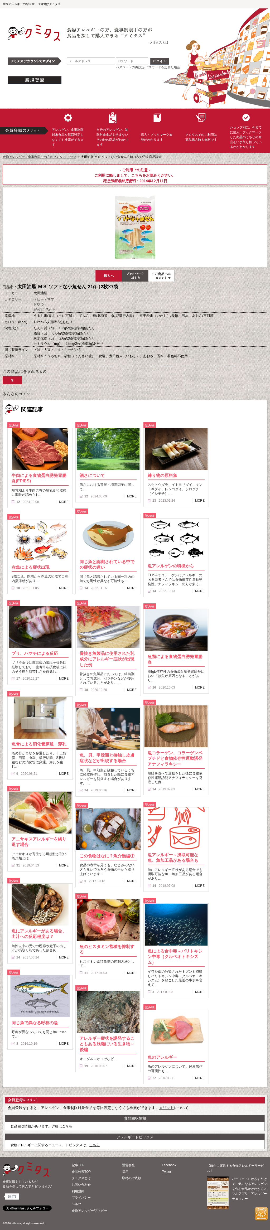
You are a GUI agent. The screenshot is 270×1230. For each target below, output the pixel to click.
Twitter (166, 1172)
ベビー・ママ (43, 299)
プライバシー (81, 1197)
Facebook (169, 1165)
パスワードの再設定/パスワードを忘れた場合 (148, 67)
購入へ (108, 276)
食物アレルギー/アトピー (89, 1211)
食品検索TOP (81, 1172)
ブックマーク (135, 276)
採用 (125, 1172)
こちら (136, 175)
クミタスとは (159, 42)
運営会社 (128, 1165)
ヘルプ (76, 1204)
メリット (166, 1108)
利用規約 (78, 1191)
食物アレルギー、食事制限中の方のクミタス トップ (39, 157)
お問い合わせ (81, 1185)
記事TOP (78, 1165)
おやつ (38, 304)
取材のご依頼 (131, 1178)
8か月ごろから (44, 310)
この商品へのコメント (161, 276)
